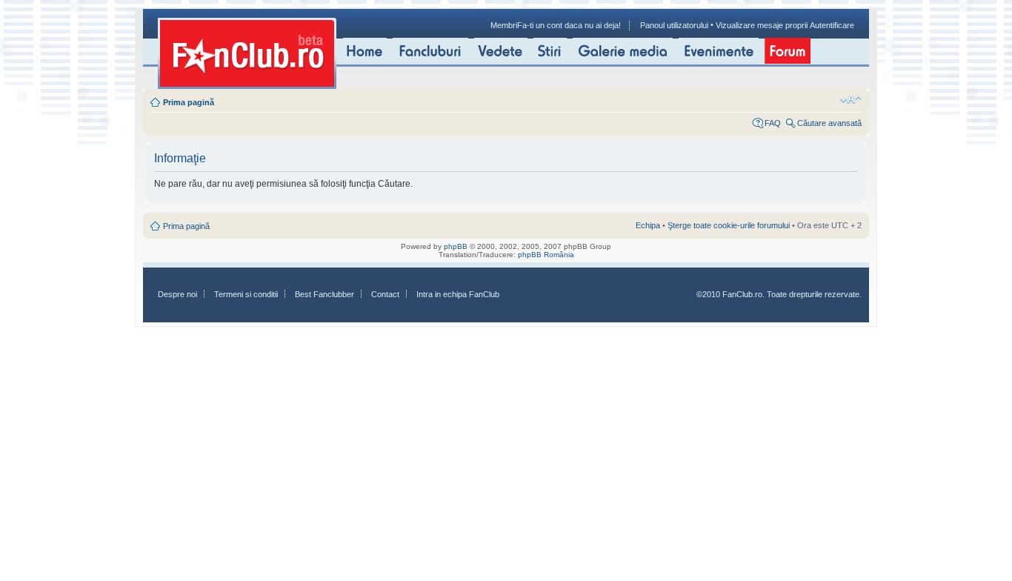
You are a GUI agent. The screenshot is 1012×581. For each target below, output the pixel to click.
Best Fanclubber (324, 294)
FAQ (773, 123)
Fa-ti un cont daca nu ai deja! (569, 25)
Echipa (648, 225)
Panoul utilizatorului (674, 25)
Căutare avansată (829, 123)
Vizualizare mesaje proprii (762, 25)
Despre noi (177, 294)
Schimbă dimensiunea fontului (851, 99)
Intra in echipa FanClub (457, 294)
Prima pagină (188, 102)
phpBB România (546, 254)
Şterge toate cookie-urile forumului (729, 225)
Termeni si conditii (246, 294)
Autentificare (832, 25)
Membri (503, 25)
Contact (385, 294)
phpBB (455, 246)
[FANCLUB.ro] (247, 53)
